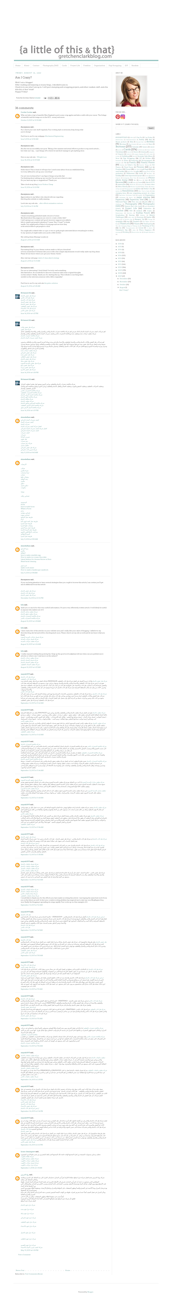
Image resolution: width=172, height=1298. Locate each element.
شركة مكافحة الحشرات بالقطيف (31, 393)
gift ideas (130, 171)
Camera (145, 147)
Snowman (140, 217)
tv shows (149, 228)
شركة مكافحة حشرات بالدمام (30, 336)
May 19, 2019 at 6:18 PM (29, 1250)
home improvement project (134, 175)
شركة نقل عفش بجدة (27, 355)
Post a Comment (24, 1255)
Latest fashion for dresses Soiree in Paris (36, 559)
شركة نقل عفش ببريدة (28, 367)
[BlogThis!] (51, 98)
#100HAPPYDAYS (121, 137)
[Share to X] (54, 98)
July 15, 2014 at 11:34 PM (29, 206)
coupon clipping (139, 154)
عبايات (23, 475)
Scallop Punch (143, 213)
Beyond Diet (140, 142)
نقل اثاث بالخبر (25, 927)
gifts (137, 171)
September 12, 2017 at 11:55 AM (32, 854)
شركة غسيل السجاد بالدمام (29, 660)
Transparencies (130, 228)
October (123, 284)
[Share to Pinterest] (58, 98)
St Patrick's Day (127, 219)
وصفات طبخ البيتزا (27, 526)
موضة (22, 492)
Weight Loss (42, 157)
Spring (118, 219)
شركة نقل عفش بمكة (27, 361)
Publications (147, 208)
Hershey (149, 173)
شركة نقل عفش (26, 329)
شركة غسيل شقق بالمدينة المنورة (31, 780)
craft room (149, 154)
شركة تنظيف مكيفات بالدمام (30, 866)
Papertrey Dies (137, 199)
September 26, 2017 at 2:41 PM (32, 1145)
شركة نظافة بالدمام (27, 399)
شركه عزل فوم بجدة (27, 1209)
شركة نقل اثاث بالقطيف (28, 679)
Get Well (137, 169)
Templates (136, 221)
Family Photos (148, 162)
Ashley (141, 139)
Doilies (148, 158)
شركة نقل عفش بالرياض (28, 353)
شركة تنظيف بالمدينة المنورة (30, 788)
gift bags (145, 169)
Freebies (87, 66)
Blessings (123, 144)
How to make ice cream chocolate (33, 557)
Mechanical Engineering (54, 136)
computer (152, 152)
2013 (120, 258)
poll (146, 206)
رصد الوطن (24, 479)
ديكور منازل (24, 485)
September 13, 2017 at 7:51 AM (32, 989)
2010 (120, 267)
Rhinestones (119, 213)
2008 (120, 273)
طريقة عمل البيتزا (26, 523)
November (124, 282)
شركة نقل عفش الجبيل (28, 302)
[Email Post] (44, 98)
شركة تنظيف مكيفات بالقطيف (97, 1070)
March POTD (150, 182)
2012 (120, 261)
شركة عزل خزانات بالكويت (29, 1165)
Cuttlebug (125, 156)
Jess (140, 180)
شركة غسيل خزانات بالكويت (30, 1163)
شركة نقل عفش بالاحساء (29, 976)
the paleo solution (51, 283)
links (134, 182)
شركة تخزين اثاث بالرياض (29, 450)
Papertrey (120, 199)
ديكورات (23, 488)
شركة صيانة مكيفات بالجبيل (29, 889)
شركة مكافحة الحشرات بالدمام (30, 616)
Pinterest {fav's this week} (133, 206)
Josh (146, 180)
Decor (117, 158)
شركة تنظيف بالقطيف (28, 732)
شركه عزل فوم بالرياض (28, 1218)
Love (140, 182)
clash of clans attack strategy (48, 258)
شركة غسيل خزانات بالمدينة (29, 639)
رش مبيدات (24, 441)
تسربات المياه (25, 424)
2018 (120, 244)
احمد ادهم (24, 566)
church (129, 152)
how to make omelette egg (31, 555)
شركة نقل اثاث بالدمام (28, 593)
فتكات (23, 468)
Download (118, 160)
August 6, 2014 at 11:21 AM (30, 261)
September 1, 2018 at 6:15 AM (31, 1168)
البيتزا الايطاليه (25, 534)
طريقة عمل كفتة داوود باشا (29, 521)
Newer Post (20, 1270)
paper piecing (143, 197)
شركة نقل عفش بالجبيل (28, 1007)
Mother (138, 189)
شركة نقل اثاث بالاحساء (28, 308)
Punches (119, 210)
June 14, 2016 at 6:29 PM (30, 410)
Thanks (137, 224)
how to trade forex (28, 507)
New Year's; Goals (144, 191)
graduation (119, 173)
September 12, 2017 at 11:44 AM (32, 770)
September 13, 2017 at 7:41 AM (32, 905)
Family (132, 162)
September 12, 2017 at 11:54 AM (32, 827)
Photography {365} (50, 66)
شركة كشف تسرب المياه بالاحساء (31, 1247)
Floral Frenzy (128, 167)
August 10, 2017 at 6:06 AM (31, 644)
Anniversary (119, 139)
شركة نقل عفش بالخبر (28, 310)
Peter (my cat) (137, 202)
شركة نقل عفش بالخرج (28, 369)
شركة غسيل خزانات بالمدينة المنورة (32, 637)
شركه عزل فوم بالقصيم (28, 1245)
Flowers (140, 167)
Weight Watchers (149, 232)
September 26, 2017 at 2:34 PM (32, 1111)
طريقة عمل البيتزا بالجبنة (29, 530)
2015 (120, 252)
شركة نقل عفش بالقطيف (29, 306)
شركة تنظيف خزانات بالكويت (30, 1161)
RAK (131, 211)
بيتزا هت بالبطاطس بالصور (29, 532)
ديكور (22, 483)
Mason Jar (133, 184)
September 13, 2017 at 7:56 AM (32, 1046)
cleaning (144, 152)
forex (23, 504)
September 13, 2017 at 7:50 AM (32, 955)
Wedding (126, 232)
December (124, 279)
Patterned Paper (121, 202)
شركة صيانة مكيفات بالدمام (29, 891)
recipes (149, 211)
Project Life (75, 66)
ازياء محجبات (25, 473)
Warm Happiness (145, 230)
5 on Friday (148, 137)
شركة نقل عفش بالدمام (28, 296)
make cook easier (27, 568)
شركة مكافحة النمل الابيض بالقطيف (32, 405)
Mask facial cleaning (28, 561)
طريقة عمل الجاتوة (27, 517)
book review (142, 144)
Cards (64, 66)
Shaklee (142, 215)
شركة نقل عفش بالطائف (28, 357)
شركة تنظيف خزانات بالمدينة (30, 641)
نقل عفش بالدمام (101, 942)
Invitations (142, 178)
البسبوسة (24, 502)
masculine (122, 184)
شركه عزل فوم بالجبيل (28, 1233)
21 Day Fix (138, 137)
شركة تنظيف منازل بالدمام (29, 612)
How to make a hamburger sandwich (34, 570)
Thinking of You (148, 226)
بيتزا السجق (24, 549)
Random (135, 66)
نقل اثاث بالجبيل (26, 940)
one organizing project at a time (142, 193)
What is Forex (26, 509)
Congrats (121, 154)
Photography (131, 204)
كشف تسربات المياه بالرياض (30, 420)
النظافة (23, 553)
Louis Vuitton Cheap (45, 184)
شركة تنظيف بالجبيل (99, 723)
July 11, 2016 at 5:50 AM (29, 539)
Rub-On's (129, 213)
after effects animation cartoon (51, 203)
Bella (131, 142)
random (139, 211)
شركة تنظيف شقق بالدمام (29, 614)
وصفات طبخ (25, 477)
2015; (131, 137)
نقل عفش (24, 439)
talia (22, 605)
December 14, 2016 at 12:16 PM (32, 598)
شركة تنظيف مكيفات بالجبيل (30, 868)
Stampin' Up (139, 219)
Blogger (90, 1292)
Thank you (125, 223)
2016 (120, 249)
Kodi (128, 182)
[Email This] (49, 98)
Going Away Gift (148, 171)
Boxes (150, 144)
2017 (120, 247)
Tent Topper (145, 221)
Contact (36, 66)
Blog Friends (132, 144)
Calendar (135, 147)
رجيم (22, 511)
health (141, 173)
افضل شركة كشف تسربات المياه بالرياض (34, 428)
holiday (118, 175)
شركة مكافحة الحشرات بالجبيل (97, 761)
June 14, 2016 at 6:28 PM (30, 372)
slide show (131, 217)
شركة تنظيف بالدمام (27, 401)
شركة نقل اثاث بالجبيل (28, 300)
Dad (134, 156)
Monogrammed (128, 188)
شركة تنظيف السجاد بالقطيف (30, 664)
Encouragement (147, 160)
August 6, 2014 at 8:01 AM (30, 240)
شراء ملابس (24, 471)
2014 (120, 255)
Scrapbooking (120, 215)
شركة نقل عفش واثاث (28, 327)
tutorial (141, 228)
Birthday (151, 142)
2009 (120, 270)
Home (17, 66)
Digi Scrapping (115, 66)
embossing (134, 160)
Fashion (122, 165)
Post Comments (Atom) (34, 1274)
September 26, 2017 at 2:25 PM (32, 1079)
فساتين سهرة (25, 515)
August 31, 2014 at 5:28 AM (30, 286)
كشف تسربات (25, 433)
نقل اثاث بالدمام (26, 915)
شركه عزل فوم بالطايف (28, 1239)
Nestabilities (128, 191)
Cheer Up (150, 150)
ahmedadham (26, 417)
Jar (135, 180)
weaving (118, 232)
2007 (120, 276)
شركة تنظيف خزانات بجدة (29, 350)
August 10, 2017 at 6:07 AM (31, 667)
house (146, 175)
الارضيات (23, 464)
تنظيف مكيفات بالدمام (98, 1058)
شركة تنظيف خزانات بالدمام (29, 658)
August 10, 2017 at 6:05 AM (31, 621)
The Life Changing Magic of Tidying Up (128, 226)
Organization (99, 66)
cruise (117, 156)
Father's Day (131, 165)
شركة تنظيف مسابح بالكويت (30, 1159)
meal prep (141, 184)
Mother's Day (148, 189)
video (134, 230)
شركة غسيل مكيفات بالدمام (29, 864)
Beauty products (121, 142)
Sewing (131, 215)
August (122, 287)
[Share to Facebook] (56, 98)
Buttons (120, 146)
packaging (122, 197)
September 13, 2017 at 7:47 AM (32, 930)
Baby (150, 139)
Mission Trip (134, 186)
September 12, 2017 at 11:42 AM (32, 703)
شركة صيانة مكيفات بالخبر (29, 894)
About (26, 66)
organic (140, 195)
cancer (152, 147)
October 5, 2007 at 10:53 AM (31, 120)
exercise (118, 162)
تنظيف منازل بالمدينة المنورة (97, 791)
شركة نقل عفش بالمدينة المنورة (31, 363)
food (150, 167)
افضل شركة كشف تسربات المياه (31, 426)
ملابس (23, 481)
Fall (125, 163)
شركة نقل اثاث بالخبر (27, 298)
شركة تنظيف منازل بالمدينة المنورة (93, 782)
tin (120, 228)
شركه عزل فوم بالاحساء (28, 1226)
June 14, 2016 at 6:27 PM (29, 313)
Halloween (130, 173)
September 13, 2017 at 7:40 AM (32, 880)
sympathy (119, 221)
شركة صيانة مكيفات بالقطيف (30, 896)
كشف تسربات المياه (27, 422)
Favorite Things (144, 165)
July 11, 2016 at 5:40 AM (29, 452)
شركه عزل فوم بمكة (27, 1213)
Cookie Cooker (26, 112)
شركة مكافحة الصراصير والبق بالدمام (32, 403)
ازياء (22, 519)
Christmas (119, 152)
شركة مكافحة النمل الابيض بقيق (31, 407)
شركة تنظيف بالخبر (27, 721)
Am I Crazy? (123, 290)
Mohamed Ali (26, 293)
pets (146, 202)
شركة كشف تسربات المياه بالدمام (31, 338)
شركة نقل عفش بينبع (27, 365)
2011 (120, 264)
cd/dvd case (141, 150)
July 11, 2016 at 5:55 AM (29, 573)
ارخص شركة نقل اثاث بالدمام (30, 843)
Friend (128, 169)
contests (129, 154)
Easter (126, 160)
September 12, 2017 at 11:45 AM (32, 798)
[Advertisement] (62, 1262)
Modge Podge (144, 186)
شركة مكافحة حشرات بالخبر (96, 1036)
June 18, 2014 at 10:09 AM (30, 160)
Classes (136, 152)
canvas (120, 150)
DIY (126, 66)
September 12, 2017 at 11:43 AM (32, 735)
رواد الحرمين (25, 1175)
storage (150, 219)
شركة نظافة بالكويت (27, 1156)
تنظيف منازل (25, 445)
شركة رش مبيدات (26, 443)
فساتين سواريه (25, 513)
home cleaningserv (28, 1152)
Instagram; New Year (129, 178)
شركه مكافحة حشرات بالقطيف (93, 1028)
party (150, 199)
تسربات (23, 435)
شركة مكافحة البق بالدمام (29, 397)
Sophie (148, 217)
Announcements (131, 139)
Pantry (131, 197)
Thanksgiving (147, 224)
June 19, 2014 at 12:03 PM (30, 187)
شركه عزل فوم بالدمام (28, 1205)
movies (118, 191)
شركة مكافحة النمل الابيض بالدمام (31, 395)
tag (128, 221)
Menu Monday (123, 186)
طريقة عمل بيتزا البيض (28, 528)
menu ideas (151, 184)
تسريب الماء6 (25, 437)
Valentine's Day (122, 230)
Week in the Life (137, 232)
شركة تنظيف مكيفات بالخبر (29, 870)
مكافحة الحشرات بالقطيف (29, 1034)
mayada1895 (25, 674)
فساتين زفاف (25, 496)
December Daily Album (145, 156)
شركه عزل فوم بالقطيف (28, 1222)
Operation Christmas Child (127, 195)
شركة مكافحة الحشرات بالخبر (30, 391)
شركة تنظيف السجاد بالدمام (29, 662)
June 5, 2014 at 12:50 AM (29, 139)
